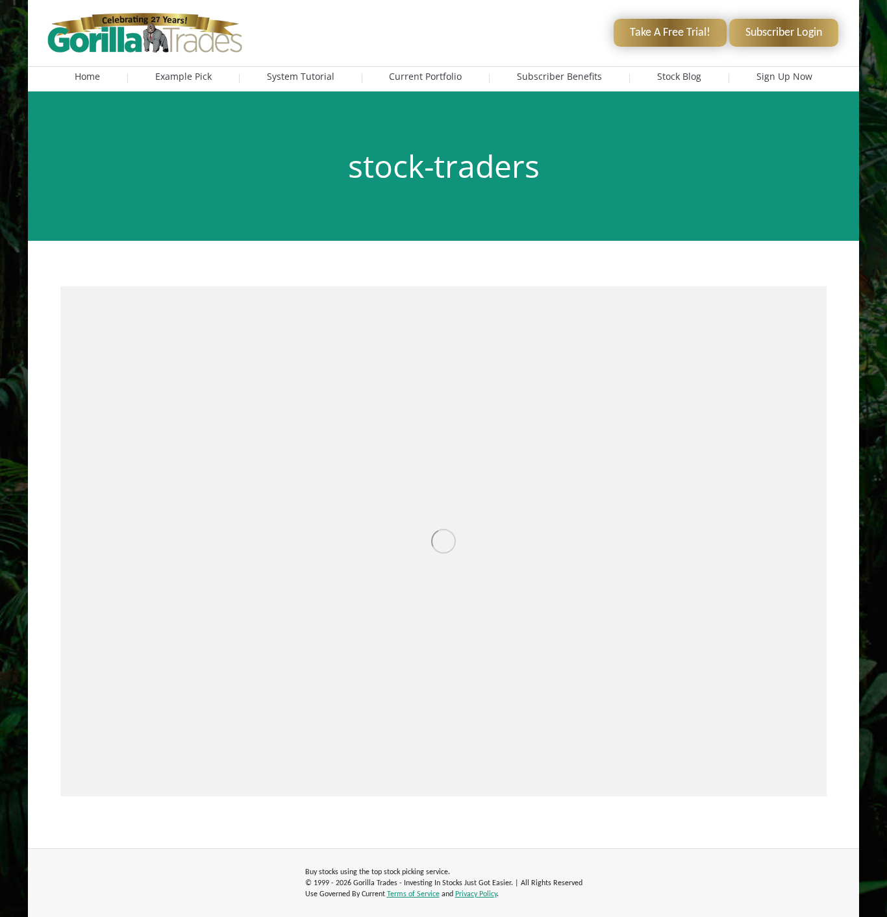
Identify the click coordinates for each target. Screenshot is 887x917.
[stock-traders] (443, 541)
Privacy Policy (476, 894)
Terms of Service (413, 894)
